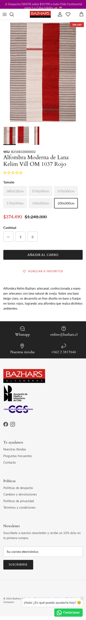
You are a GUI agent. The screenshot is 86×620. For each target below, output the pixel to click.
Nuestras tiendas (14, 449)
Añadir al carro (43, 255)
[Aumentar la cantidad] (33, 237)
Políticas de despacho (18, 488)
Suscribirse (18, 564)
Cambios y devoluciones (20, 494)
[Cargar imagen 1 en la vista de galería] (43, 83)
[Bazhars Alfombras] (40, 14)
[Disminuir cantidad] (8, 237)
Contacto (9, 462)
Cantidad (9, 227)
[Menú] (4, 14)
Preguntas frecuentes (17, 456)
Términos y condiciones (19, 507)
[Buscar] (13, 14)
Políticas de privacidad (18, 501)
